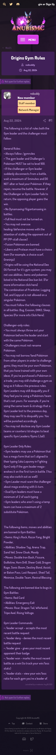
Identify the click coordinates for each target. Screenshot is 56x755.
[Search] (4, 4)
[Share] (44, 120)
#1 (50, 120)
